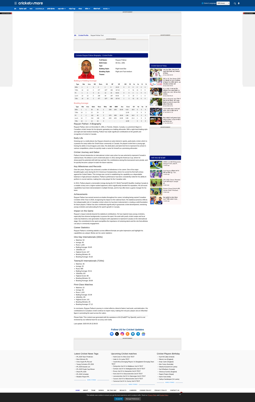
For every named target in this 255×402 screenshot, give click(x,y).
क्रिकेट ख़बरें (22, 9)
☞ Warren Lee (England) (165, 359)
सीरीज (87, 9)
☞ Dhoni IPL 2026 (80, 372)
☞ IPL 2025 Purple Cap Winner (85, 369)
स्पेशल (80, 9)
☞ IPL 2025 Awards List (82, 367)
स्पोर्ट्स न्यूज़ (72, 9)
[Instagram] (122, 334)
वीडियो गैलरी (97, 9)
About (85, 390)
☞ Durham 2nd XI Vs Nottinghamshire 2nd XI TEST (128, 369)
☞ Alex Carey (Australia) (165, 364)
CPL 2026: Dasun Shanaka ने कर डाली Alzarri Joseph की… (171, 181)
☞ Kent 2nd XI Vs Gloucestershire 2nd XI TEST (127, 374)
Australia (39, 9)
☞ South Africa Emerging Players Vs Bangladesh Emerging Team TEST (133, 362)
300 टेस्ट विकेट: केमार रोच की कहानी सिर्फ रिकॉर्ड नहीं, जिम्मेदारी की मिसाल (171, 71)
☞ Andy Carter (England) (165, 362)
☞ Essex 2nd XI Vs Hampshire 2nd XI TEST (126, 371)
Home (78, 390)
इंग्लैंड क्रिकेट (51, 9)
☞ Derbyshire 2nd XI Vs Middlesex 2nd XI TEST (127, 366)
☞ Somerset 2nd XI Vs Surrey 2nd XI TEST (126, 381)
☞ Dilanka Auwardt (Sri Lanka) (167, 367)
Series (101, 390)
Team (93, 390)
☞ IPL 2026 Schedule (82, 374)
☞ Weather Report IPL (82, 376)
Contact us (174, 390)
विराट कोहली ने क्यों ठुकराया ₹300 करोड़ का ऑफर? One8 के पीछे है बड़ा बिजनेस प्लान (171, 119)
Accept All (119, 399)
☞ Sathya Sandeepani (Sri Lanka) (168, 379)
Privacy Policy (161, 390)
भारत (31, 9)
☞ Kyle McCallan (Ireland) (165, 357)
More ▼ (106, 9)
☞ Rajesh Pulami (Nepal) (165, 374)
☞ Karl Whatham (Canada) (166, 369)
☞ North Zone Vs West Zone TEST (123, 357)
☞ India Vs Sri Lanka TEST (120, 359)
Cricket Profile (83, 35)
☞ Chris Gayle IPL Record (83, 362)
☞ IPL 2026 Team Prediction (84, 357)
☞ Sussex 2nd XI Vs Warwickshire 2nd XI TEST (127, 378)
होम (15, 9)
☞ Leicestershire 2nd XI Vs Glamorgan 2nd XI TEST (129, 376)
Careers (133, 390)
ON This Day (112, 390)
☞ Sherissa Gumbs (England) (167, 372)
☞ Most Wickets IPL (81, 359)
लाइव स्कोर (62, 9)
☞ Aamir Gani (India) (164, 376)
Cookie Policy (145, 390)
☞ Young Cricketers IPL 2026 (84, 364)
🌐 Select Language (209, 3)
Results (123, 390)
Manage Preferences (132, 399)
